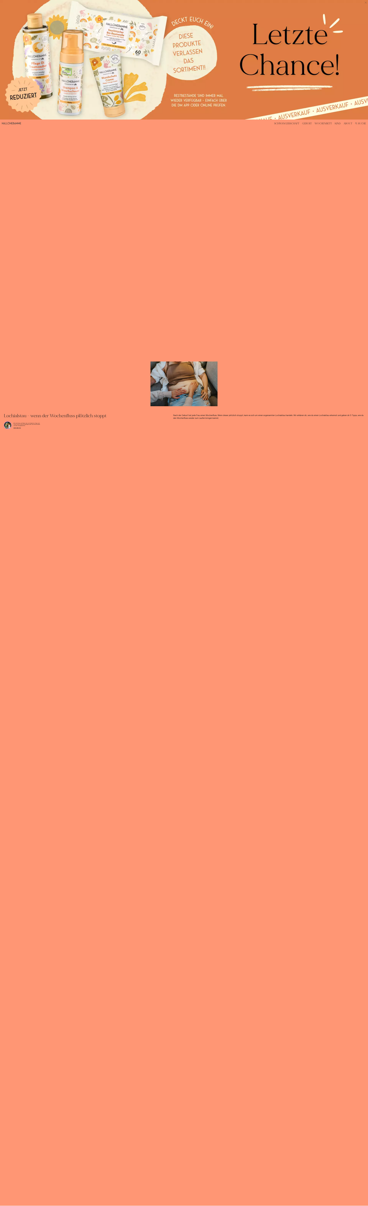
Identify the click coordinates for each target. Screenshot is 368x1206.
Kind (338, 123)
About (348, 123)
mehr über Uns (17, 428)
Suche (362, 123)
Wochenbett (323, 123)
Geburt (307, 123)
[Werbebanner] (184, 119)
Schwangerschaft (286, 123)
